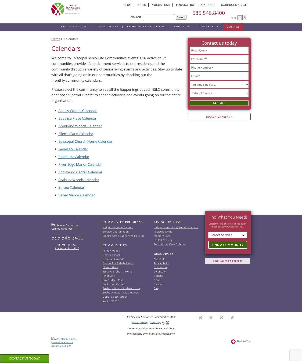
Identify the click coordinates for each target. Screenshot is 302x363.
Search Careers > (219, 116)
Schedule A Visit (234, 5)
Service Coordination (116, 231)
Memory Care (162, 235)
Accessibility (161, 263)
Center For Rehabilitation (118, 263)
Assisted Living (163, 231)
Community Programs (146, 26)
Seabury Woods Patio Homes (121, 292)
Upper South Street (115, 296)
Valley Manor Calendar (76, 195)
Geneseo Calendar (73, 149)
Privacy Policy (140, 322)
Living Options (74, 26)
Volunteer (161, 5)
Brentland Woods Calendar (80, 126)
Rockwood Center (114, 284)
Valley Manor (111, 300)
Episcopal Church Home (118, 271)
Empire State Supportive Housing (123, 235)
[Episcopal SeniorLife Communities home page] (74, 226)
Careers (208, 5)
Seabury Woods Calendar (78, 179)
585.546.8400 (208, 12)
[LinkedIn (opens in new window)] (234, 320)
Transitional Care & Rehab (170, 244)
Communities (107, 26)
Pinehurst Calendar (73, 156)
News (141, 5)
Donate (233, 26)
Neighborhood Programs (118, 227)
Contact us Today (24, 358)
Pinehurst (109, 275)
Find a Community (227, 245)
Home (55, 39)
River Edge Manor (114, 280)
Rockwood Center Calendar (80, 172)
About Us (182, 26)
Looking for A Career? (227, 261)
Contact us (209, 26)
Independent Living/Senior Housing (176, 227)
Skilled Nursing (163, 240)
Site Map (155, 322)
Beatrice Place (112, 254)
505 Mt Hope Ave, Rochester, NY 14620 (67, 246)
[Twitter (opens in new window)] (224, 320)
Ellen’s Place (110, 267)
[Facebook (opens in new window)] (204, 320)
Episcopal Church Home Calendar (85, 141)
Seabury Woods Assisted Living (122, 288)
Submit (219, 103)
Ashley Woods (111, 250)
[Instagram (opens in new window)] (214, 320)
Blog (127, 5)
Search (181, 17)
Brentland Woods (113, 259)
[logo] (82, 9)
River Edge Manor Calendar (80, 164)
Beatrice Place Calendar (77, 118)
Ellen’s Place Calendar (75, 133)
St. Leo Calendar (71, 187)
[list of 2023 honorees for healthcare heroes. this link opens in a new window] (65, 342)
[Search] (159, 15)
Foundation (185, 5)
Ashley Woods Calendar (77, 110)
